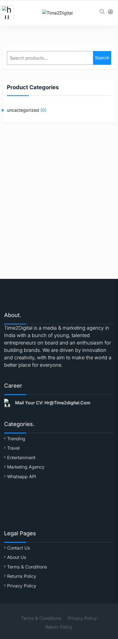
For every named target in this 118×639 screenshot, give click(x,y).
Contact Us (18, 548)
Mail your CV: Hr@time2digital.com (52, 402)
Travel (13, 448)
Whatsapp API (21, 476)
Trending (16, 438)
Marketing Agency (25, 467)
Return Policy (59, 627)
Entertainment (21, 457)
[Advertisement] (59, 192)
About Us (16, 557)
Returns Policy (21, 576)
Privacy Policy (21, 585)
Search (102, 57)
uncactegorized (23, 110)
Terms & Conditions (27, 567)
